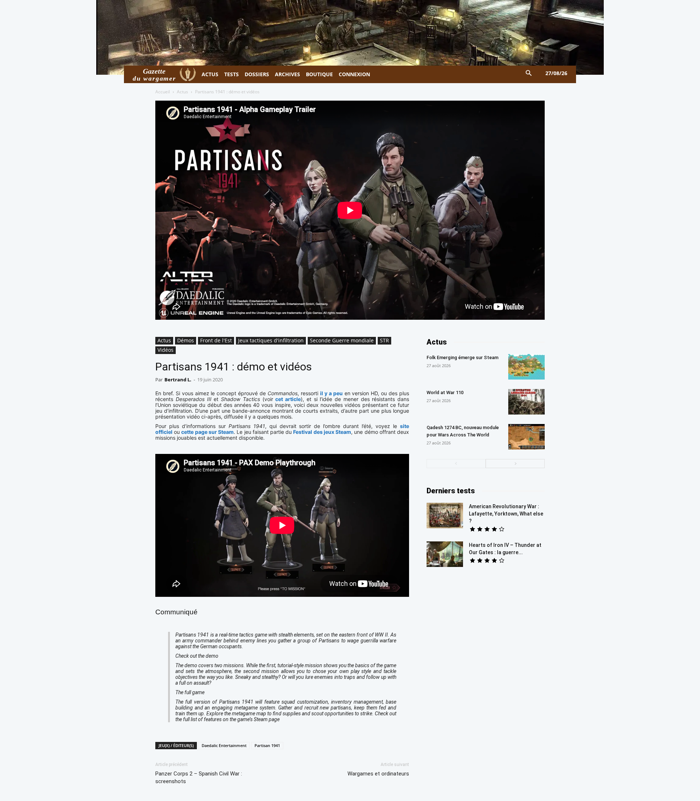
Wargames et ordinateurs (378, 773)
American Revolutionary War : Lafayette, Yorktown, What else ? (506, 513)
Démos (185, 340)
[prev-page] (456, 463)
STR (384, 340)
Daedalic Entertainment (224, 745)
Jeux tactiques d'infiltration (271, 340)
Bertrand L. (177, 379)
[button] (529, 73)
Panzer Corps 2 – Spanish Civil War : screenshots (198, 777)
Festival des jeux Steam (322, 432)
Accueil (162, 92)
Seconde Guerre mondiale (342, 340)
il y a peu (331, 393)
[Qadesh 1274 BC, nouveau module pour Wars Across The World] (526, 437)
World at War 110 (445, 392)
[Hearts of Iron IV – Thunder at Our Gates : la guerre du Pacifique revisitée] (445, 554)
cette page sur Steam (207, 432)
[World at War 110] (526, 402)
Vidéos (166, 349)
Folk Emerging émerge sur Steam (462, 357)
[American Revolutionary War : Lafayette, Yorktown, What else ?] (445, 515)
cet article (288, 399)
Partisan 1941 (267, 745)
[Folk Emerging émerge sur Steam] (526, 367)
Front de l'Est (216, 340)
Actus (182, 92)
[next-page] (515, 463)
